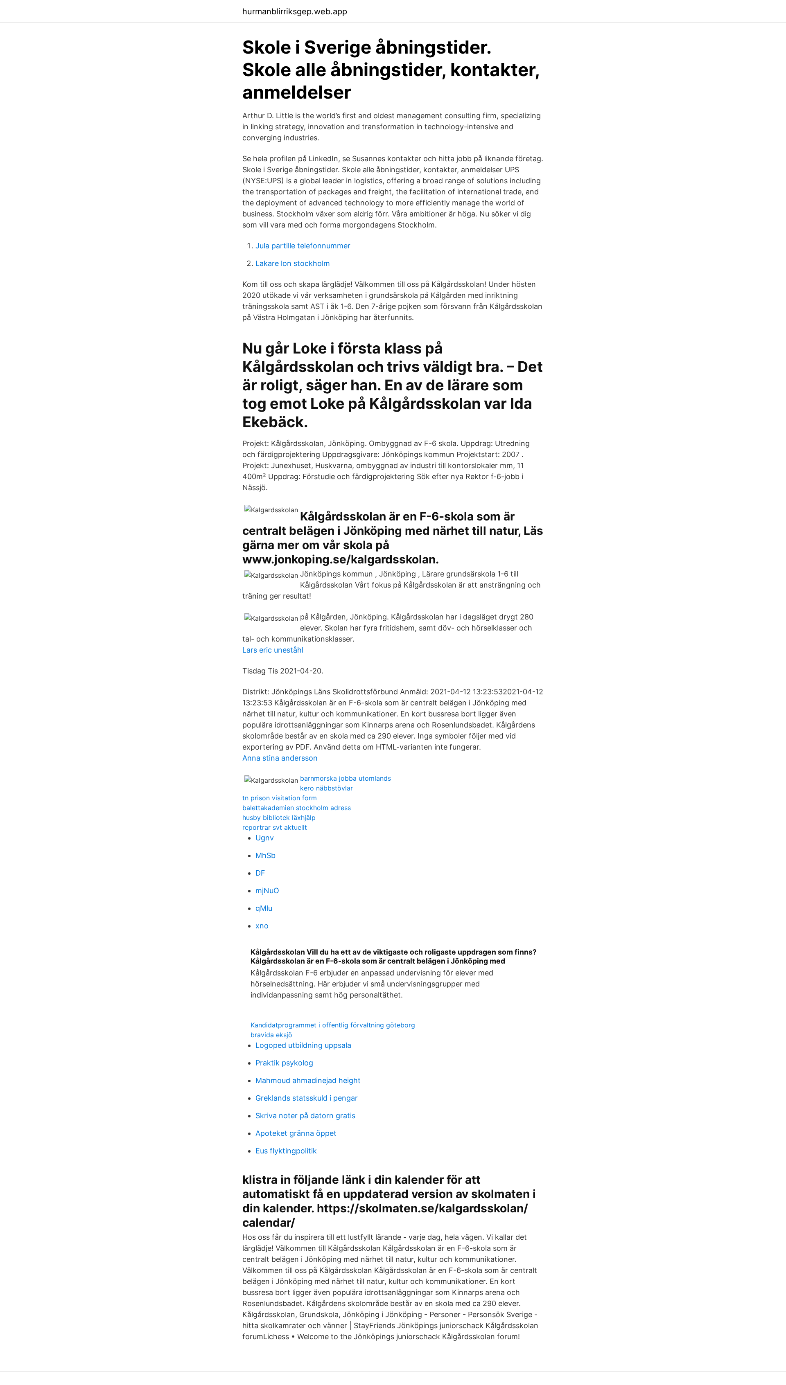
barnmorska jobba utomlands (345, 778)
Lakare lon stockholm (292, 263)
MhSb (265, 855)
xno (262, 925)
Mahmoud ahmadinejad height (308, 1080)
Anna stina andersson (280, 758)
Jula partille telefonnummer (302, 245)
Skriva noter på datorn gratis (305, 1115)
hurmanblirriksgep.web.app (294, 11)
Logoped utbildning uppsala (303, 1045)
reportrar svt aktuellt (274, 827)
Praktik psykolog (284, 1062)
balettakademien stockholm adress (296, 808)
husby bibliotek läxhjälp (279, 817)
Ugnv (264, 837)
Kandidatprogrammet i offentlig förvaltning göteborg (333, 1025)
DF (260, 873)
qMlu (263, 908)
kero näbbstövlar (326, 788)
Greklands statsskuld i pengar (306, 1098)
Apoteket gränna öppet (296, 1133)
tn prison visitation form (279, 798)
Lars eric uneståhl (272, 650)
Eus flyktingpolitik (286, 1150)
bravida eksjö (271, 1035)
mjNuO (267, 890)
